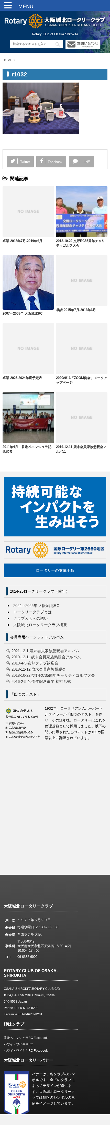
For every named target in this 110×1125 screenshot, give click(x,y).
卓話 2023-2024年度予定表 (22, 378)
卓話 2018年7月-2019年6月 (22, 241)
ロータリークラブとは (32, 612)
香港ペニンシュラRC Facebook (26, 1038)
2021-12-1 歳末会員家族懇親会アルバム (45, 651)
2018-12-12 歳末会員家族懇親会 (39, 669)
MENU (23, 6)
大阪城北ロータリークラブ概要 (40, 625)
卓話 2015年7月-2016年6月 (76, 310)
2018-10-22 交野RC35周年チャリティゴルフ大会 (53, 675)
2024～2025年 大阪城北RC (36, 605)
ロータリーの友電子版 (55, 570)
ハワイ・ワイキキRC (18, 1044)
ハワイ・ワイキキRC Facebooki (26, 1050)
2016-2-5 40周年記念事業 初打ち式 (41, 681)
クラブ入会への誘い (30, 618)
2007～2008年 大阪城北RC (22, 313)
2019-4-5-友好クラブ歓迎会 (35, 663)
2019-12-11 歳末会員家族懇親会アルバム (46, 657)
